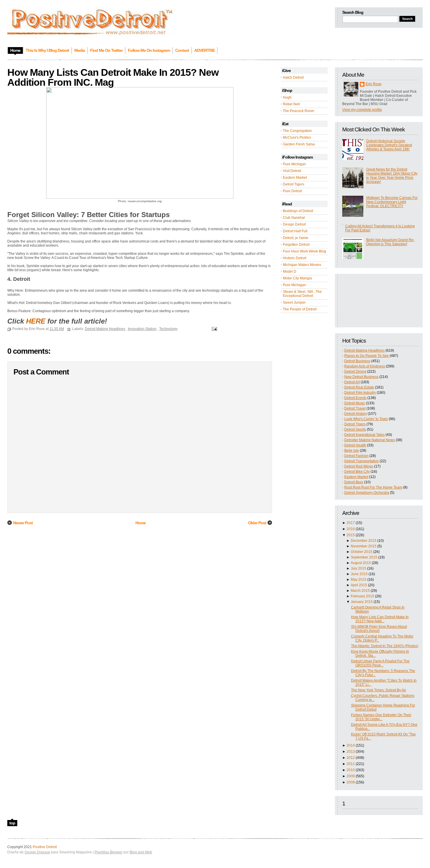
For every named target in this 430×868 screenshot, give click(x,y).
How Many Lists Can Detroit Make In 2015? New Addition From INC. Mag (113, 77)
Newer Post (23, 522)
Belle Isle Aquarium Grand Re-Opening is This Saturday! (390, 242)
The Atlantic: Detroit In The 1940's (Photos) (384, 646)
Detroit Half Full (295, 231)
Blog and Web (141, 852)
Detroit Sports (355, 429)
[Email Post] (213, 329)
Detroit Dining (355, 371)
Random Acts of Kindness (364, 366)
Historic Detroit (294, 258)
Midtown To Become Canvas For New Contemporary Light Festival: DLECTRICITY (392, 202)
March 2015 (360, 591)
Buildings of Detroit (298, 211)
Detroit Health (355, 445)
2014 (351, 745)
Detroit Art (352, 382)
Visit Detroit (292, 171)
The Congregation (297, 131)
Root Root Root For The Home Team (373, 487)
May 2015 (359, 579)
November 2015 (363, 546)
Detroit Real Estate (359, 387)
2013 (351, 752)
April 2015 (359, 585)
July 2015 (358, 568)
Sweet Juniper (294, 302)
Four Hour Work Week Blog (304, 251)
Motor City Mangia (297, 278)
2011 (351, 764)
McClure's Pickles (297, 137)
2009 (351, 776)
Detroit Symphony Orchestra (366, 493)
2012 (351, 758)
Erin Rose (373, 84)
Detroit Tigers (293, 184)
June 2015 (359, 574)
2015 (351, 535)
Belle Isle (351, 450)
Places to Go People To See (366, 356)
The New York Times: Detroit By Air (378, 690)
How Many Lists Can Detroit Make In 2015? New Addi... (380, 619)
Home (140, 522)
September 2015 (364, 557)
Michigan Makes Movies (302, 265)
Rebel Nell (291, 104)
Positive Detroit (45, 847)
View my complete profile (362, 110)
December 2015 (363, 541)
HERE (35, 321)
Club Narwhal (294, 218)
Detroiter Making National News (369, 440)
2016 (351, 529)
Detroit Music (354, 403)
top (12, 823)
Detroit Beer (353, 482)
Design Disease (37, 852)
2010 (351, 770)
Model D (289, 271)
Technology (168, 329)
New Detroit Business (361, 377)
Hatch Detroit (293, 77)
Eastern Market (295, 178)
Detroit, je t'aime (295, 238)
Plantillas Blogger (108, 852)
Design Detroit (294, 224)
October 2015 (361, 552)
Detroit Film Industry (360, 393)
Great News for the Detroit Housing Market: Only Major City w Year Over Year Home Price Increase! (391, 175)
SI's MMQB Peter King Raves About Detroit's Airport (379, 629)
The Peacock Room (298, 111)
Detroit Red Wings (358, 466)
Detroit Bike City (357, 472)
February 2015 (362, 596)
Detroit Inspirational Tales (364, 435)
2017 (351, 523)
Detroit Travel (355, 408)
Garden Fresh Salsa (299, 144)
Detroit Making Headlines (364, 350)
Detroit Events (355, 398)
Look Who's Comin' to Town (366, 419)
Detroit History (355, 414)
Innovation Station (142, 329)
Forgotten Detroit (296, 245)
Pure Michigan (294, 164)
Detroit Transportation (361, 461)
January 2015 (362, 602)
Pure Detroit (292, 191)
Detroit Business (357, 361)
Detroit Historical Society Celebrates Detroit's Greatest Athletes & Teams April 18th (389, 145)
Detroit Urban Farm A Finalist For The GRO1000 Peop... (380, 663)
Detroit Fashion (356, 456)
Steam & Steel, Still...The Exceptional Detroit (302, 294)
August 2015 (361, 563)
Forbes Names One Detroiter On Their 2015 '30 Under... (381, 717)
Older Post (257, 522)
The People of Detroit (300, 309)
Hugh (287, 97)
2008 (351, 782)
